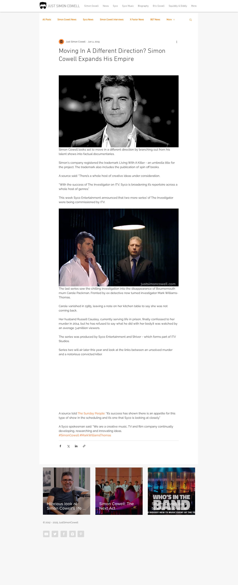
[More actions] (177, 42)
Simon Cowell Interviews (112, 19)
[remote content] (119, 384)
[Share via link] (84, 446)
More (169, 19)
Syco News (88, 19)
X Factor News (137, 19)
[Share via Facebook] (60, 446)
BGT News (155, 19)
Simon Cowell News (66, 19)
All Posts (47, 19)
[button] (190, 19)
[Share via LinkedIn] (76, 446)
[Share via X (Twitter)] (68, 446)
